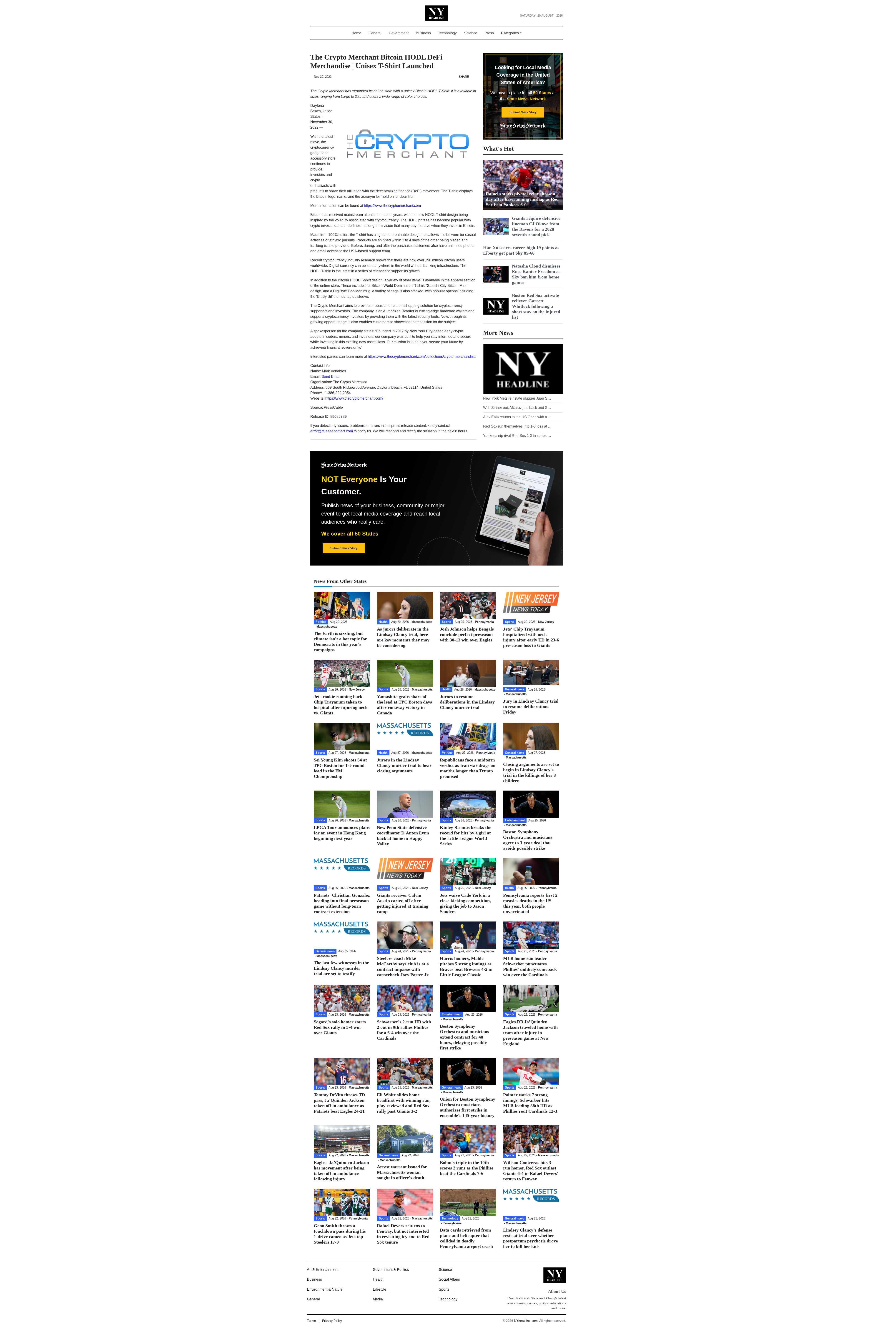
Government (399, 33)
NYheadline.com (526, 1320)
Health (378, 1279)
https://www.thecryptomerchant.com (392, 206)
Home (358, 33)
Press (489, 33)
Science (470, 33)
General (375, 33)
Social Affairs (449, 1279)
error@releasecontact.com (331, 431)
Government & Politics (391, 1270)
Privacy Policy (332, 1320)
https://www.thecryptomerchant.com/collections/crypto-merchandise (422, 356)
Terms (311, 1320)
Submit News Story (523, 112)
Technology (447, 33)
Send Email (330, 376)
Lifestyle (379, 1289)
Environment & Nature (325, 1289)
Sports (444, 1289)
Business (423, 33)
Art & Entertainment (322, 1270)
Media (378, 1299)
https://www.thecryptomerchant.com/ (354, 398)
